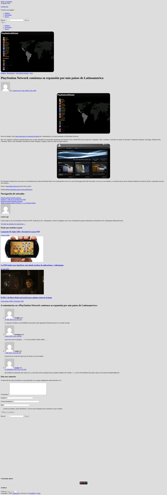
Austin (17, 368)
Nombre (4, 398)
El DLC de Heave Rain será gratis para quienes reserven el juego (26, 298)
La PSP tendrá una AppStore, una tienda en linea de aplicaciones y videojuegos (32, 265)
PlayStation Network (12, 186)
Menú (3, 22)
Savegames (8, 15)
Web (2, 405)
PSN (27, 189)
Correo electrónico (7, 401)
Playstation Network (20, 189)
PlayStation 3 (11, 73)
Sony (31, 73)
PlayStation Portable (22, 73)
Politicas (7, 13)
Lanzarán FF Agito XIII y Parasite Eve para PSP (20, 232)
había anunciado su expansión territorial (27, 136)
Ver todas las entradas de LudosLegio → (13, 224)
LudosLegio (4, 6)
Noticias (3, 73)
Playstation (10, 189)
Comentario (5, 394)
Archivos (3, 491)
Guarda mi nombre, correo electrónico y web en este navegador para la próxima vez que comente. (33, 409)
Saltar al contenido (6, 1)
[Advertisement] (15, 446)
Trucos (7, 17)
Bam (38, 493)
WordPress (32, 493)
